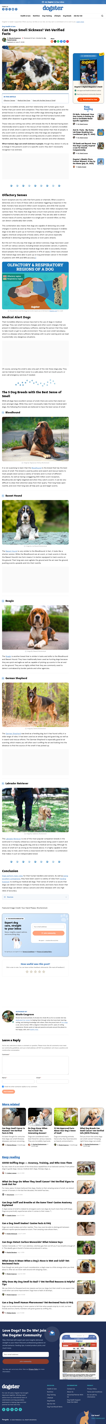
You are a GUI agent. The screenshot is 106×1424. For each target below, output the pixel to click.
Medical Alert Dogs (24, 100)
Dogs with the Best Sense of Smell (44, 100)
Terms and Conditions (94, 1392)
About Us (70, 1392)
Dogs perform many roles (12, 876)
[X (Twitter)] (9, 9)
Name (4, 1078)
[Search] (102, 15)
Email (38, 1078)
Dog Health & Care (8, 26)
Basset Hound (11, 551)
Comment (6, 1054)
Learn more (80, 22)
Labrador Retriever (13, 839)
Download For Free (90, 99)
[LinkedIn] (64, 41)
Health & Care (25, 16)
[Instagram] (6, 9)
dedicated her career (23, 1020)
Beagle (8, 656)
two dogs (64, 1022)
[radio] (27, 972)
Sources (10, 897)
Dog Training (47, 16)
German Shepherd (13, 733)
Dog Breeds (67, 16)
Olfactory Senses (9, 100)
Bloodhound (37, 468)
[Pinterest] (16, 9)
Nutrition (36, 16)
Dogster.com (53, 311)
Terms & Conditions (28, 952)
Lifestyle (57, 16)
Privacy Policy (33, 1369)
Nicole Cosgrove (15, 38)
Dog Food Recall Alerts (54, 1407)
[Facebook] (3, 9)
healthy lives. (34, 1029)
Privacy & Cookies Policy (44, 952)
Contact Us (71, 1389)
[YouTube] (13, 9)
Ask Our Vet (78, 16)
